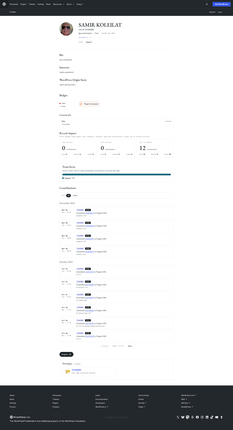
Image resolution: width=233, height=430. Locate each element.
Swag (141, 407)
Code (75, 195)
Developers (100, 403)
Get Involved (143, 395)
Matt (184, 399)
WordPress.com (188, 395)
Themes (56, 399)
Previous (104, 346)
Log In (220, 12)
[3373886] (89, 310)
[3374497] (89, 298)
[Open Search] (206, 4)
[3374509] (89, 285)
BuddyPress (187, 407)
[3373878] (89, 323)
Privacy (13, 407)
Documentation (102, 399)
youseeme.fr (84, 37)
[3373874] (89, 336)
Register (212, 12)
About (12, 395)
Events (141, 399)
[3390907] (89, 252)
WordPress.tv (102, 407)
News (12, 399)
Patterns (56, 407)
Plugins (66, 354)
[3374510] (89, 272)
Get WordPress (221, 4)
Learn (98, 395)
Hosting (13, 403)
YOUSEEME (76, 370)
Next (130, 346)
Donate (142, 403)
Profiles (13, 12)
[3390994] (89, 226)
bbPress (185, 403)
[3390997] (89, 213)
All (68, 195)
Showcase (57, 395)
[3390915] (89, 239)
